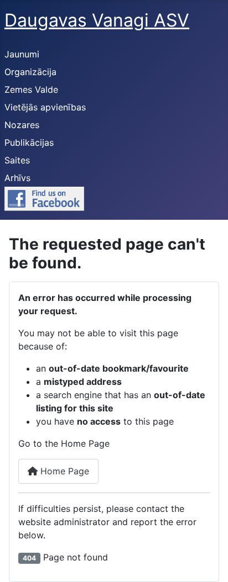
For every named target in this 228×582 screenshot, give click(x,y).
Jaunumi (21, 54)
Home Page (63, 471)
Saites (17, 160)
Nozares (21, 124)
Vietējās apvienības (45, 107)
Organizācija (30, 71)
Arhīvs (17, 177)
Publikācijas (29, 142)
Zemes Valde (31, 89)
